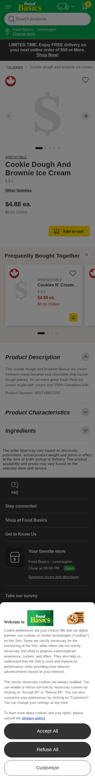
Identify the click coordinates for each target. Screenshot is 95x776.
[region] (47, 689)
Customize (47, 767)
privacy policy (33, 718)
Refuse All (48, 749)
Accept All (47, 731)
